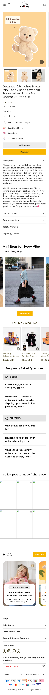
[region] (24, 75)
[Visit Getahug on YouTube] (18, 652)
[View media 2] (24, 75)
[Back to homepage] (24, 4)
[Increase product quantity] (14, 116)
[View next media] (46, 75)
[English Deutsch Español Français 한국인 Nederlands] (13, 674)
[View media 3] (38, 75)
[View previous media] (2, 75)
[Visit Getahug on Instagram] (9, 652)
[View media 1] (10, 75)
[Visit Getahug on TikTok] (14, 652)
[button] (4, 4)
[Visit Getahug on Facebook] (4, 652)
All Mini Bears (24, 313)
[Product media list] (24, 39)
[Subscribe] (43, 666)
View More (39, 554)
